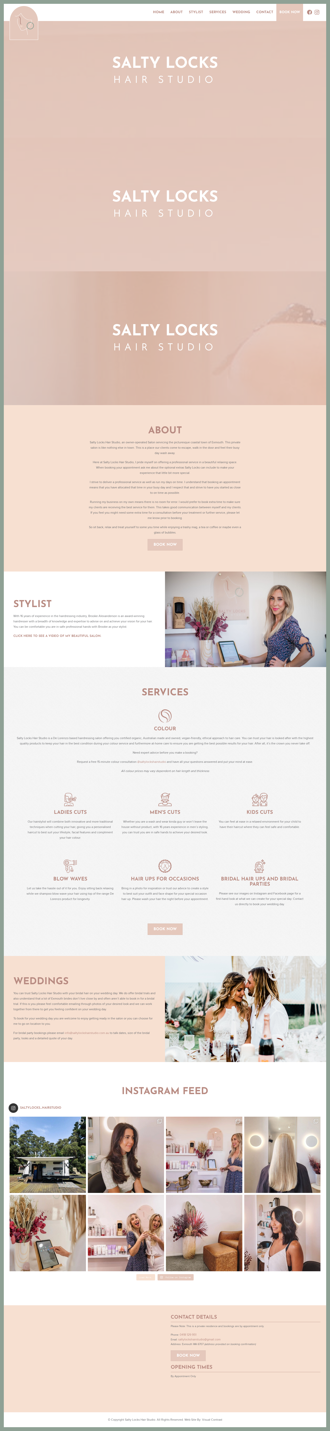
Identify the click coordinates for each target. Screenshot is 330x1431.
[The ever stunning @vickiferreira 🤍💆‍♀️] (126, 1155)
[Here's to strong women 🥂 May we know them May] (126, 1233)
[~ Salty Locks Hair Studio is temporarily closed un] (48, 1155)
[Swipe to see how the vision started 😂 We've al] (204, 1155)
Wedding (241, 12)
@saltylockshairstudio (151, 762)
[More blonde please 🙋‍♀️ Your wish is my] (282, 1155)
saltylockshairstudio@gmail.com (199, 1339)
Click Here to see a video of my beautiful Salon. (57, 636)
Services (217, 12)
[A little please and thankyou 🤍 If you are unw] (48, 1233)
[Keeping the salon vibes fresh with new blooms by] (204, 1233)
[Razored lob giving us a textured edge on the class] (282, 1233)
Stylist (196, 12)
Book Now (289, 12)
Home (158, 12)
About (176, 12)
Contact (264, 12)
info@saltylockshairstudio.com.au (87, 1033)
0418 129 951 (188, 1335)
